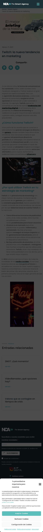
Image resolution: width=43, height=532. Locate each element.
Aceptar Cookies (21, 513)
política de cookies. (8, 502)
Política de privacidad (24, 529)
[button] (40, 484)
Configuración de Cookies (21, 525)
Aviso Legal (35, 529)
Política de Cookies (10, 529)
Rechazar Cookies (21, 519)
